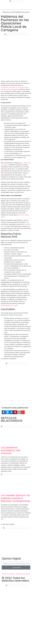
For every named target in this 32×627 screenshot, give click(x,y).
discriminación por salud (9, 305)
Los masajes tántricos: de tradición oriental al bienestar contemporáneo (15, 498)
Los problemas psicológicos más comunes (11, 450)
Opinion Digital (11, 558)
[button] (16, 9)
